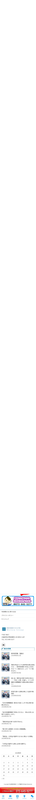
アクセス (24, 798)
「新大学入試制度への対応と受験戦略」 (14, 729)
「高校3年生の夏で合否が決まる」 (12, 721)
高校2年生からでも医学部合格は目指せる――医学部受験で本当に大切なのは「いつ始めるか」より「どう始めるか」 (22, 668)
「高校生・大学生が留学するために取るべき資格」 (18, 736)
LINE (17, 798)
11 (8, 765)
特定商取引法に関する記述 (9, 611)
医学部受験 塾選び (17, 653)
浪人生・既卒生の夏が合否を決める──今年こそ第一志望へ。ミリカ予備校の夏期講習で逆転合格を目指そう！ (22, 681)
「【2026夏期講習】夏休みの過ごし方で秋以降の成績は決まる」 (17, 704)
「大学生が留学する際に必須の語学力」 (14, 744)
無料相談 (10, 798)
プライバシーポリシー (8, 615)
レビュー (32, 798)
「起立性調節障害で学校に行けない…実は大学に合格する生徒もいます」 (18, 713)
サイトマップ (5, 619)
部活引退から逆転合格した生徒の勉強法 (22, 692)
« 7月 (3, 778)
